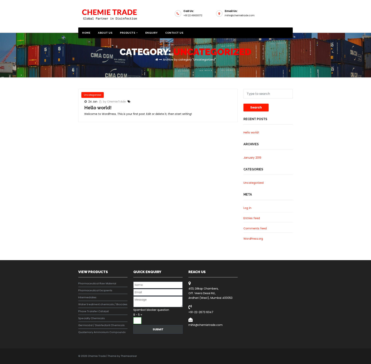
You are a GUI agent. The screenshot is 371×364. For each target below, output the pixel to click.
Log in (247, 208)
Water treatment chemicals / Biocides (102, 304)
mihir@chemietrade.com (205, 325)
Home (86, 32)
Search (256, 107)
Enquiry (151, 32)
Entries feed (251, 218)
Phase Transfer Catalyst (93, 311)
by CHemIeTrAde (115, 101)
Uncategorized (92, 95)
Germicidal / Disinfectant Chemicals (101, 325)
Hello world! (97, 107)
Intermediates (87, 297)
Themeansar (129, 356)
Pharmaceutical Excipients (95, 290)
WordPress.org (253, 239)
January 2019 (252, 158)
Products (128, 32)
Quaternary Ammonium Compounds (102, 332)
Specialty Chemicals (91, 318)
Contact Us (174, 32)
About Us (105, 32)
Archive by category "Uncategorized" (189, 59)
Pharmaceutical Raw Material (97, 283)
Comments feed (255, 228)
